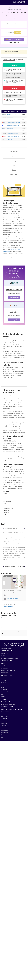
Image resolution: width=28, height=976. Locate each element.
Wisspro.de (9, 119)
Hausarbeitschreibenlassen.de (13, 125)
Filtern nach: (4, 618)
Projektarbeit (4, 728)
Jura (2, 685)
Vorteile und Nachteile (9, 59)
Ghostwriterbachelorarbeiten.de (13, 122)
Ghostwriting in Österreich (7, 706)
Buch (2, 735)
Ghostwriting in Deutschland (8, 702)
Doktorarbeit (4, 714)
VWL (2, 694)
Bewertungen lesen (14, 297)
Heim (8, 7)
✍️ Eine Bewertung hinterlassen (14, 39)
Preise (14, 156)
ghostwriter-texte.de (14, 290)
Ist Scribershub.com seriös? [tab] (10, 528)
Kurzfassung (19, 59)
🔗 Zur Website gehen (14, 42)
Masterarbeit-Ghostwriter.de (13, 136)
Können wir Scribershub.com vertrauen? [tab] (14, 566)
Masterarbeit (4, 716)
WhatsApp (3, 656)
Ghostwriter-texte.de (11, 114)
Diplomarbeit (4, 721)
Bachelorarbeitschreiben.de (12, 133)
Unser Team (4, 665)
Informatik (3, 682)
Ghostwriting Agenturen (15, 7)
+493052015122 (5, 653)
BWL (2, 678)
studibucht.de (14, 312)
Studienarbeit (4, 730)
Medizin (3, 687)
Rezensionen (14, 152)
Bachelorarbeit (5, 711)
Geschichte (4, 680)
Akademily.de (10, 128)
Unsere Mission (5, 668)
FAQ (14, 165)
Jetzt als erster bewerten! (14, 24)
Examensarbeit (5, 732)
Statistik (3, 696)
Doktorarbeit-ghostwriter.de (13, 130)
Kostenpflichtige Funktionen (8, 670)
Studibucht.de (10, 117)
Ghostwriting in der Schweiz (8, 704)
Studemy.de (9, 139)
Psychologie (4, 689)
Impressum (4, 663)
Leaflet (23, 587)
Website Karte (4, 672)
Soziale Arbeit (4, 692)
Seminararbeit (4, 723)
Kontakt (14, 170)
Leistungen (14, 161)
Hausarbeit (4, 718)
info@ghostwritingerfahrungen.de (9, 658)
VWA (2, 737)
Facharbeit (3, 725)
